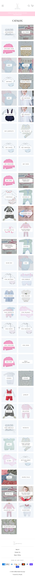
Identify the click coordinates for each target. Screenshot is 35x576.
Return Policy (17, 555)
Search (17, 549)
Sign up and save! (17, 560)
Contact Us (17, 552)
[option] (17, 13)
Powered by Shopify (17, 574)
